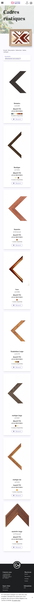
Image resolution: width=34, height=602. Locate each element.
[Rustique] (17, 145)
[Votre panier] (31, 3)
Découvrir (18, 119)
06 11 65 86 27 (6, 577)
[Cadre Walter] (16, 2)
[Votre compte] (27, 2)
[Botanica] (17, 81)
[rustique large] (17, 393)
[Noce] (17, 269)
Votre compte (5, 587)
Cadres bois (19, 50)
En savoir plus (16, 600)
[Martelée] (17, 208)
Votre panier (5, 590)
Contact (26, 580)
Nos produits (11, 50)
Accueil (5, 50)
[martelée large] (17, 515)
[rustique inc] (17, 457)
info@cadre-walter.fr (7, 576)
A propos (26, 578)
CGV (25, 587)
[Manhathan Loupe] (17, 330)
